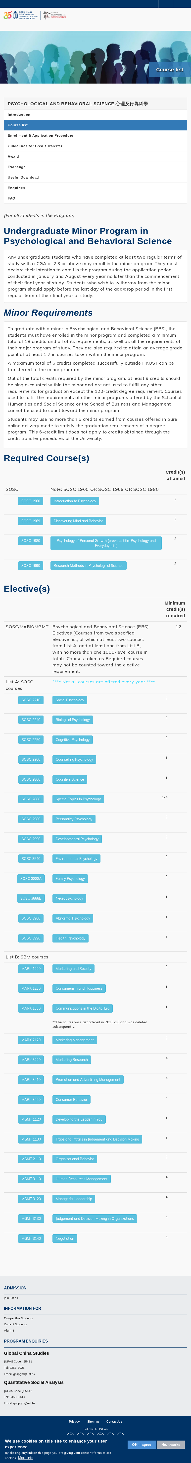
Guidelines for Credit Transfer (35, 146)
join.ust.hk (11, 1298)
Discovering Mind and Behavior (78, 521)
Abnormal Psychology (73, 918)
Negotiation (65, 1238)
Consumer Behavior (71, 1099)
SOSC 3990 (31, 938)
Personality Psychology (74, 819)
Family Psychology (70, 878)
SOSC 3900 (31, 918)
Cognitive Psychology (73, 739)
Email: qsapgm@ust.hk (19, 1403)
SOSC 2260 (31, 759)
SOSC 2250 (31, 739)
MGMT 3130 (31, 1218)
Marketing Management (75, 1040)
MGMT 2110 (31, 1159)
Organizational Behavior (75, 1159)
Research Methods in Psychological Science (88, 565)
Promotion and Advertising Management (88, 1079)
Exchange (17, 167)
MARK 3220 (31, 1059)
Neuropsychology (69, 898)
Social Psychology (70, 700)
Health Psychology (70, 938)
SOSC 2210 (31, 700)
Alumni (9, 1330)
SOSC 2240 (31, 720)
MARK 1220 (31, 968)
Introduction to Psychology (75, 501)
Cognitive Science (70, 779)
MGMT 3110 (31, 1179)
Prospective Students (18, 1318)
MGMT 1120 (31, 1119)
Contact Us (114, 1421)
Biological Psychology (73, 720)
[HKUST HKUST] (20, 15)
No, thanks (170, 1445)
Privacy (74, 1421)
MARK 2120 (31, 1040)
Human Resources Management (81, 1179)
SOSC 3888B (31, 898)
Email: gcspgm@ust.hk (19, 1374)
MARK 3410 (31, 1079)
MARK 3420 (31, 1099)
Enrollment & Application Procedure (40, 135)
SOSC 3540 (31, 858)
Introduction (19, 114)
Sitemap (93, 1421)
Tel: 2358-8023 (14, 1367)
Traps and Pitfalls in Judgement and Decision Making (97, 1139)
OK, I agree (141, 1445)
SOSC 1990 (30, 565)
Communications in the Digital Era (82, 1008)
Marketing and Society (73, 968)
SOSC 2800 (31, 779)
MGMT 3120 (31, 1199)
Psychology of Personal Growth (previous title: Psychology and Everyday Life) (106, 543)
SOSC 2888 (31, 799)
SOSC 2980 (31, 819)
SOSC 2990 (31, 839)
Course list (18, 125)
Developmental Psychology (77, 839)
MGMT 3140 (31, 1238)
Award (13, 156)
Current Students (15, 1324)
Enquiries (16, 188)
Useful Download (23, 177)
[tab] (95, 103)
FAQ (11, 198)
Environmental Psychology (76, 858)
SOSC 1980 (30, 540)
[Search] (183, 3)
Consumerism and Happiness (79, 988)
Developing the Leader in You (79, 1119)
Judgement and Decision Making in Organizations (95, 1218)
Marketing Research (72, 1059)
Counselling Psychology (74, 759)
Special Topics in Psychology (78, 799)
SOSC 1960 (30, 501)
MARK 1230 (31, 988)
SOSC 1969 (30, 521)
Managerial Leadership (74, 1199)
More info (25, 1458)
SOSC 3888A (31, 878)
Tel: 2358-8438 (14, 1397)
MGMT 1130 (31, 1139)
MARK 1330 (31, 1008)
